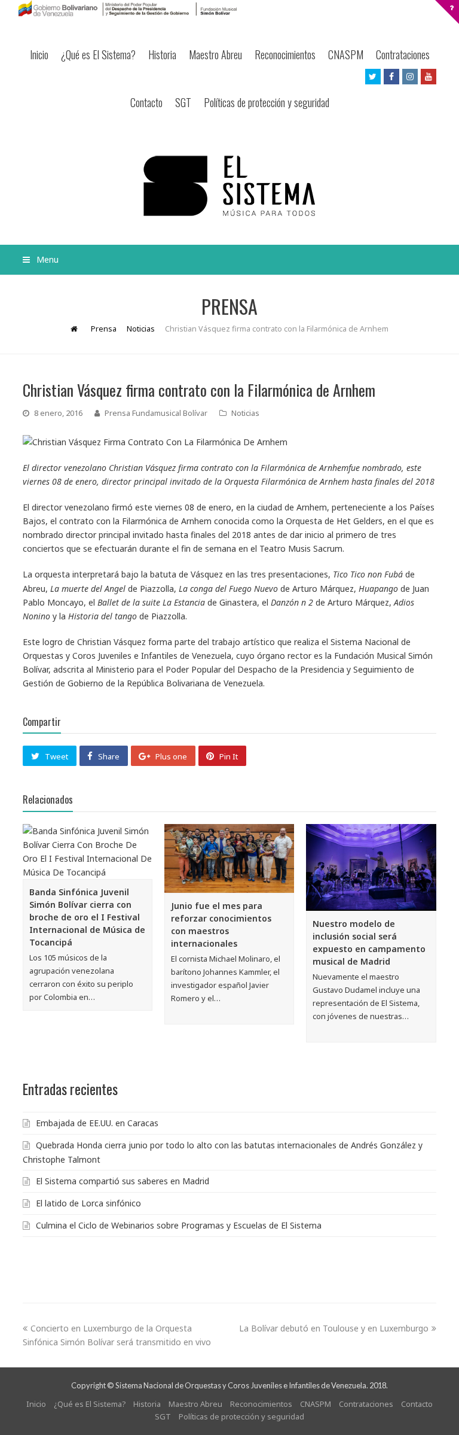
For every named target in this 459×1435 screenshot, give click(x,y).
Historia (162, 54)
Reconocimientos (285, 54)
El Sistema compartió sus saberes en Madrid (122, 1181)
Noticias (245, 413)
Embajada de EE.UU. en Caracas (97, 1123)
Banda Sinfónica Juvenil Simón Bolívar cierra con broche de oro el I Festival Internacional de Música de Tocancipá (87, 917)
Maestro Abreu (215, 54)
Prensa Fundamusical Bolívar (156, 413)
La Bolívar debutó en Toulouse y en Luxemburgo (334, 1328)
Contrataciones (403, 54)
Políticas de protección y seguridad (266, 102)
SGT (183, 102)
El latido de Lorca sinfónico (88, 1203)
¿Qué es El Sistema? (98, 54)
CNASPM (345, 54)
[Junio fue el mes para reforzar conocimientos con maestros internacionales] (229, 858)
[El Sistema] (229, 186)
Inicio (39, 54)
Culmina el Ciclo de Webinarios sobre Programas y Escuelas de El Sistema (179, 1225)
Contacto (146, 102)
